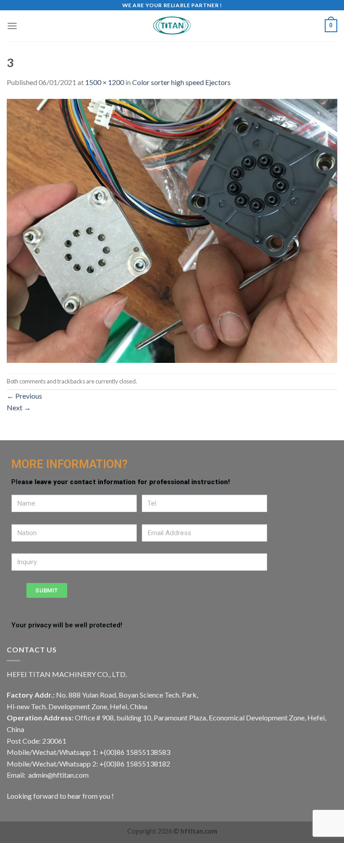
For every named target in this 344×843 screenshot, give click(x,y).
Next (19, 407)
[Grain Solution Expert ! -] (172, 25)
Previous (24, 396)
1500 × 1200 (104, 82)
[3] (172, 230)
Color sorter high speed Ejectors (181, 82)
